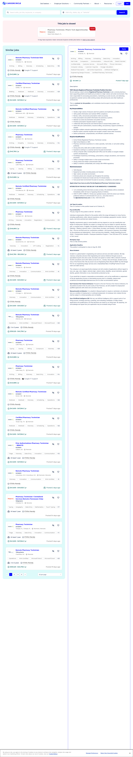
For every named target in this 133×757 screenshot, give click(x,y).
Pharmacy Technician (24, 135)
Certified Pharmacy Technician (28, 83)
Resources (108, 3)
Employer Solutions (61, 3)
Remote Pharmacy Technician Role (29, 58)
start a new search (89, 40)
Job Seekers (44, 3)
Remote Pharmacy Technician (27, 237)
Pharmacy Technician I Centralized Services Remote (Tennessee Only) (29, 498)
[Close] (129, 753)
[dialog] (66, 753)
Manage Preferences (92, 753)
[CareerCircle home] (12, 3)
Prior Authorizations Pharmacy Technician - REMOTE (32, 444)
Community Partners (81, 3)
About (96, 3)
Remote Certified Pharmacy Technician (31, 109)
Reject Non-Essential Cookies (109, 753)
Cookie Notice (53, 754)
